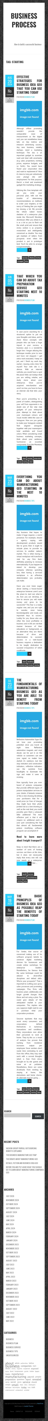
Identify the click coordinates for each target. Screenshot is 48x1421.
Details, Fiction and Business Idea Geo (22, 1163)
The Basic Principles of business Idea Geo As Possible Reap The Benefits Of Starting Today (29, 905)
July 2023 (10, 1264)
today (26, 261)
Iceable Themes (28, 1406)
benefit (25, 874)
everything (30, 661)
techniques (16, 1387)
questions (20, 1379)
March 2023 (11, 1280)
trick (29, 1387)
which (31, 462)
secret (13, 1382)
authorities (24, 1363)
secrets (19, 1382)
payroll (30, 1376)
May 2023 (10, 1272)
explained (26, 1369)
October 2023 (12, 1252)
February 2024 (12, 1236)
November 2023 (12, 1248)
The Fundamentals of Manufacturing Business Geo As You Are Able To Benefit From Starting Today (29, 691)
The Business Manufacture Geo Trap (21, 1154)
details (7, 1368)
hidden (32, 1371)
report (28, 1379)
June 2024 (10, 1220)
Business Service (13, 1347)
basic (24, 1089)
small (15, 1384)
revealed (36, 1379)
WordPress (40, 1403)
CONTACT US (19, 1411)
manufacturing (21, 665)
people (38, 1376)
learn (37, 1371)
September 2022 (13, 1304)
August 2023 (11, 1260)
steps (21, 1385)
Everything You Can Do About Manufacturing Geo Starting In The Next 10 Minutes (29, 486)
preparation (37, 458)
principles (27, 1092)
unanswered (9, 1390)
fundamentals (21, 877)
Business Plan (29, 97)
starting (38, 258)
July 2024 (10, 1216)
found (11, 1371)
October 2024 (12, 1204)
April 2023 (10, 1276)
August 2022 (11, 1308)
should (34, 1382)
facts (7, 1371)
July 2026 (10, 1196)
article (17, 1363)
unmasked (19, 1390)
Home (12, 1411)
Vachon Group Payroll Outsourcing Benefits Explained (21, 1149)
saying (7, 1382)
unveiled (26, 1390)
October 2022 (12, 1300)
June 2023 (10, 1268)
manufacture (17, 1374)
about (24, 458)
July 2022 (10, 1312)
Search (7, 1111)
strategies (20, 261)
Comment (10, 94)
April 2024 (10, 1228)
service (19, 462)
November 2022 (12, 1296)
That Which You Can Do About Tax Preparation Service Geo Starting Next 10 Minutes (29, 286)
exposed (34, 1368)
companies (26, 1366)
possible (19, 1092)
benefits (29, 1089)
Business (10, 1339)
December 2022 (12, 1292)
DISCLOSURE (28, 1411)
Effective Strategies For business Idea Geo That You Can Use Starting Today (29, 84)
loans (7, 1374)
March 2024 (11, 1232)
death (34, 1366)
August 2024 (11, 1212)
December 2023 (12, 1244)
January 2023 (11, 1288)
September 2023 (13, 1256)
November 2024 (12, 1200)
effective (31, 258)
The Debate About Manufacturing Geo (22, 1158)
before (31, 1363)
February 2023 (12, 1284)
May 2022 (10, 1320)
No (10, 90)
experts (19, 1369)
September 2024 (13, 1208)
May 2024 (10, 1224)
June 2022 (10, 1316)
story (25, 1385)
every (14, 1369)
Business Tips (29, 500)
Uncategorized (12, 1355)
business (25, 258)
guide (26, 1371)
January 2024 (11, 1240)
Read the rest (21, 249)
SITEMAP (37, 1411)
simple (7, 1385)
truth (33, 1387)
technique (8, 1387)
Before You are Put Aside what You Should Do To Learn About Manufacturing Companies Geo (25, 1170)
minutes (29, 458)
